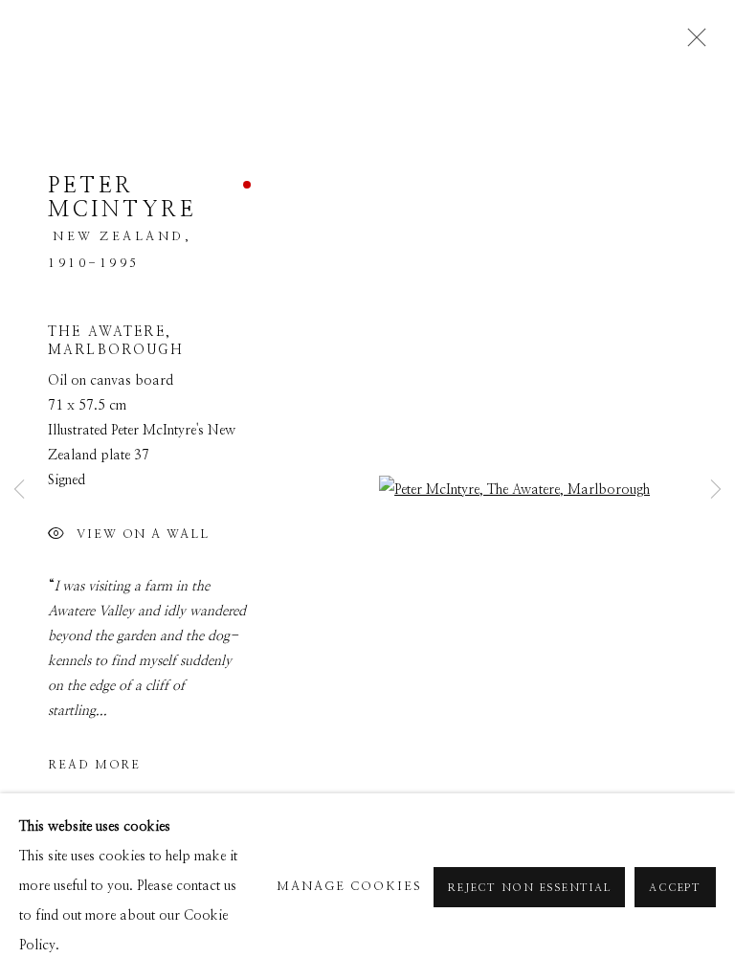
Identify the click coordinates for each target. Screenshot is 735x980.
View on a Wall (143, 535)
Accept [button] (675, 887)
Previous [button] (19, 490)
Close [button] (692, 43)
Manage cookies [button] (349, 886)
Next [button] (716, 490)
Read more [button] (94, 764)
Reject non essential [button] (529, 887)
